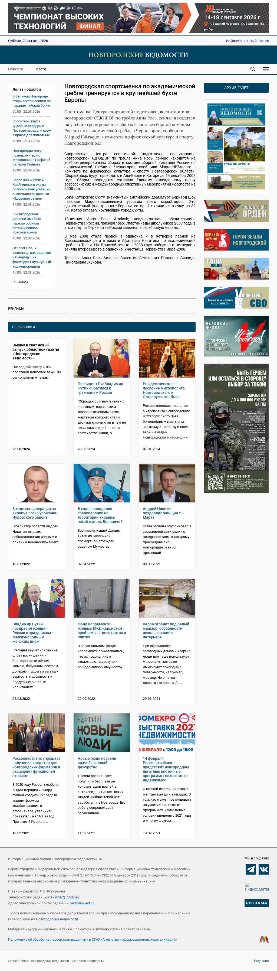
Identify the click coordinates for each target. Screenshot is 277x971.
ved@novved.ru (82, 903)
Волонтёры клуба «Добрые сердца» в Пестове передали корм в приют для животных (31, 128)
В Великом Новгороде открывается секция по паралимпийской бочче (31, 101)
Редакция (261, 961)
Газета (40, 69)
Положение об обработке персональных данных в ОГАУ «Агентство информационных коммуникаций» (92, 939)
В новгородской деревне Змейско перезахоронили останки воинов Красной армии (26, 223)
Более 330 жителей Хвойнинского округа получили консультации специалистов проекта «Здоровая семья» (31, 189)
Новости (15, 69)
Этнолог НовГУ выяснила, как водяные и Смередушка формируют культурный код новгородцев (31, 257)
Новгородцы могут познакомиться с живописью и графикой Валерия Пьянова (31, 158)
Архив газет (236, 88)
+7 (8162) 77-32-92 (65, 897)
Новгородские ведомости (57, 919)
